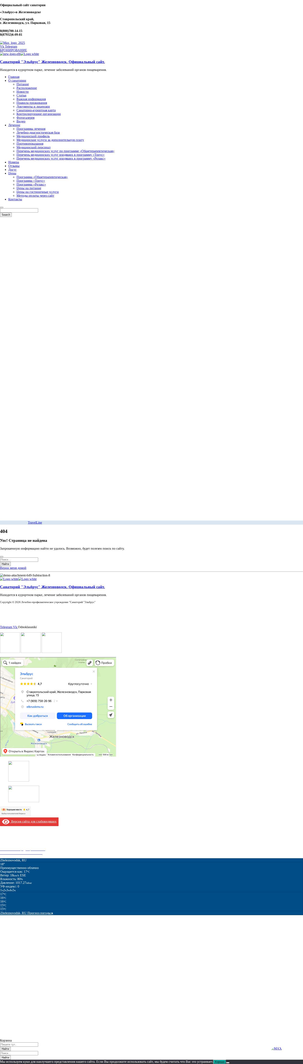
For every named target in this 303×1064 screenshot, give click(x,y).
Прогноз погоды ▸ (26, 913)
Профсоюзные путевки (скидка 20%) (26, 845)
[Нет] (227, 1062)
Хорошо (219, 1061)
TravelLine (35, 522)
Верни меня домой (13, 568)
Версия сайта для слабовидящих (32, 821)
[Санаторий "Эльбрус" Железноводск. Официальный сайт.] (10, 54)
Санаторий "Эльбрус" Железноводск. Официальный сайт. (52, 62)
